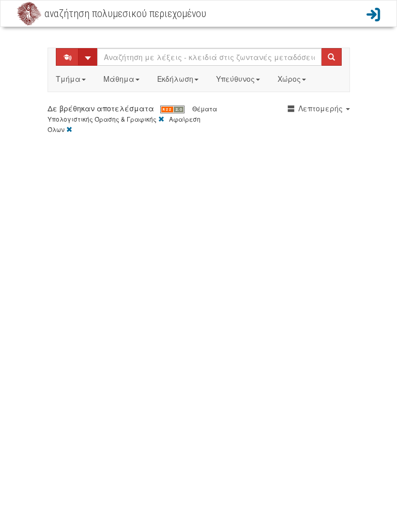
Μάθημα (118, 78)
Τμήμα (68, 78)
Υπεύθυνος (235, 78)
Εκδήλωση (175, 78)
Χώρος (289, 78)
